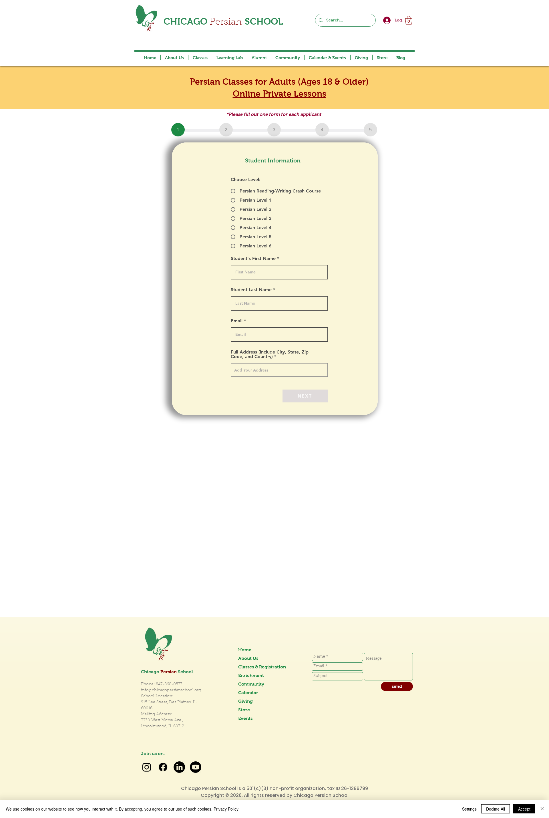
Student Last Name (251, 289)
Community (251, 684)
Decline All (495, 809)
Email (236, 321)
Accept (524, 809)
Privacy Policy (226, 809)
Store (244, 709)
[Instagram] (146, 767)
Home (244, 649)
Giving (245, 701)
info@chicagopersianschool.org (171, 690)
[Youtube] (195, 767)
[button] (408, 20)
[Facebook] (163, 767)
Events (245, 718)
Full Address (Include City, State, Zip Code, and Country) (270, 354)
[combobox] (279, 370)
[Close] (542, 808)
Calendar (248, 692)
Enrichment (251, 675)
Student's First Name (253, 258)
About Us (248, 658)
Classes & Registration (258, 666)
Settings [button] (469, 809)
